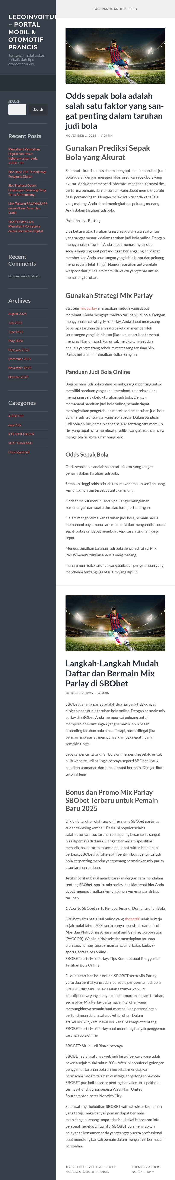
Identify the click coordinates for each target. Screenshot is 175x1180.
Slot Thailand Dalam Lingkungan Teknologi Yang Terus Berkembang (27, 189)
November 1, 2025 (81, 135)
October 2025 (18, 377)
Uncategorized (18, 452)
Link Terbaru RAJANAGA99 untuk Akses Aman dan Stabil (27, 208)
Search (14, 101)
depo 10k (14, 425)
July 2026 (15, 323)
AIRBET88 (15, 416)
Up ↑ (150, 1171)
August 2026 (17, 314)
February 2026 (18, 350)
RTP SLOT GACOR (21, 434)
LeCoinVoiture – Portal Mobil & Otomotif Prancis (35, 32)
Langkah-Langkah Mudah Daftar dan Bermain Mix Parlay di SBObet (112, 673)
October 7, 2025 (79, 693)
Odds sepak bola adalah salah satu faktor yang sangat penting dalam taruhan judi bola (115, 110)
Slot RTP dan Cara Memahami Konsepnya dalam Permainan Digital (25, 226)
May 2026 (15, 341)
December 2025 (19, 359)
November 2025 (19, 368)
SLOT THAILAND (20, 443)
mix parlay (88, 308)
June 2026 (15, 332)
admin (107, 135)
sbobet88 (132, 919)
